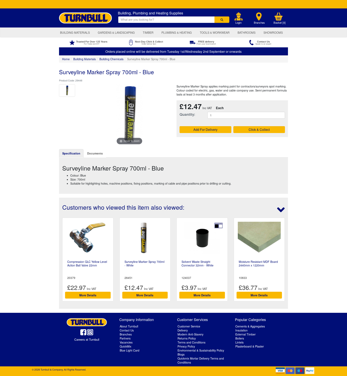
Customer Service (189, 326)
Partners (125, 338)
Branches (259, 22)
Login (238, 22)
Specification (71, 153)
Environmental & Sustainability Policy (201, 350)
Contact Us (127, 330)
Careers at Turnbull (86, 339)
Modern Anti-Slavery (190, 334)
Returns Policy (187, 338)
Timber (148, 32)
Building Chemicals (111, 59)
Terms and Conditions (191, 342)
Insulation (241, 330)
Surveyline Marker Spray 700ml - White (144, 263)
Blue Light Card (129, 350)
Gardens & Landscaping (116, 32)
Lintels (239, 342)
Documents (95, 153)
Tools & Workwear (215, 32)
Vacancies (126, 342)
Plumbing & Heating (176, 32)
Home (66, 59)
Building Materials (75, 32)
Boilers (239, 338)
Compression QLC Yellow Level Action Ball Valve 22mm (87, 263)
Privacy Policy (186, 346)
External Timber (245, 334)
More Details (87, 295)
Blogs (181, 354)
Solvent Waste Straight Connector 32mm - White (197, 263)
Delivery (183, 330)
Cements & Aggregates (250, 326)
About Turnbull (129, 326)
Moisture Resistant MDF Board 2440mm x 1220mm (258, 263)
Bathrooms (246, 32)
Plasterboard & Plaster (249, 346)
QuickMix (125, 346)
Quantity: (187, 114)
